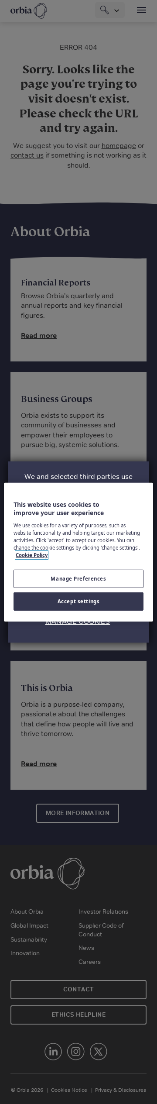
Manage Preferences (78, 578)
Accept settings (79, 601)
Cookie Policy (32, 555)
